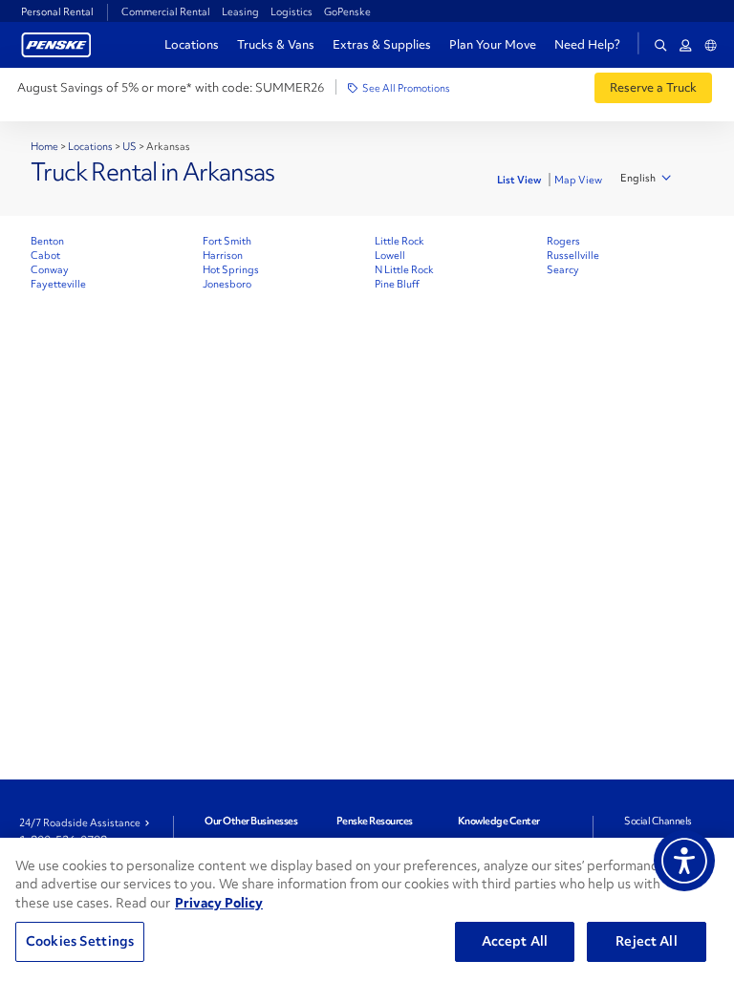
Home (44, 146)
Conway (50, 269)
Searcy (563, 269)
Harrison (223, 255)
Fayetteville (58, 283)
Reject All (646, 941)
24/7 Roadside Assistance (79, 822)
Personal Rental (57, 11)
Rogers (563, 240)
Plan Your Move (492, 44)
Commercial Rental (165, 11)
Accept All (515, 941)
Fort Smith (227, 240)
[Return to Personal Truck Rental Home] (56, 42)
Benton (47, 240)
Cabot (45, 255)
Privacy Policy (219, 902)
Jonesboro (227, 283)
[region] (367, 910)
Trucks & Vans (275, 44)
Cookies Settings (80, 941)
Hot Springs (231, 269)
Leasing (240, 11)
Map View (578, 179)
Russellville (573, 255)
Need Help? (587, 45)
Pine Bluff (397, 283)
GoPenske (347, 11)
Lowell (390, 255)
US (129, 146)
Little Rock (399, 240)
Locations (191, 44)
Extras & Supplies (382, 44)
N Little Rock (404, 269)
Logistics (291, 11)
